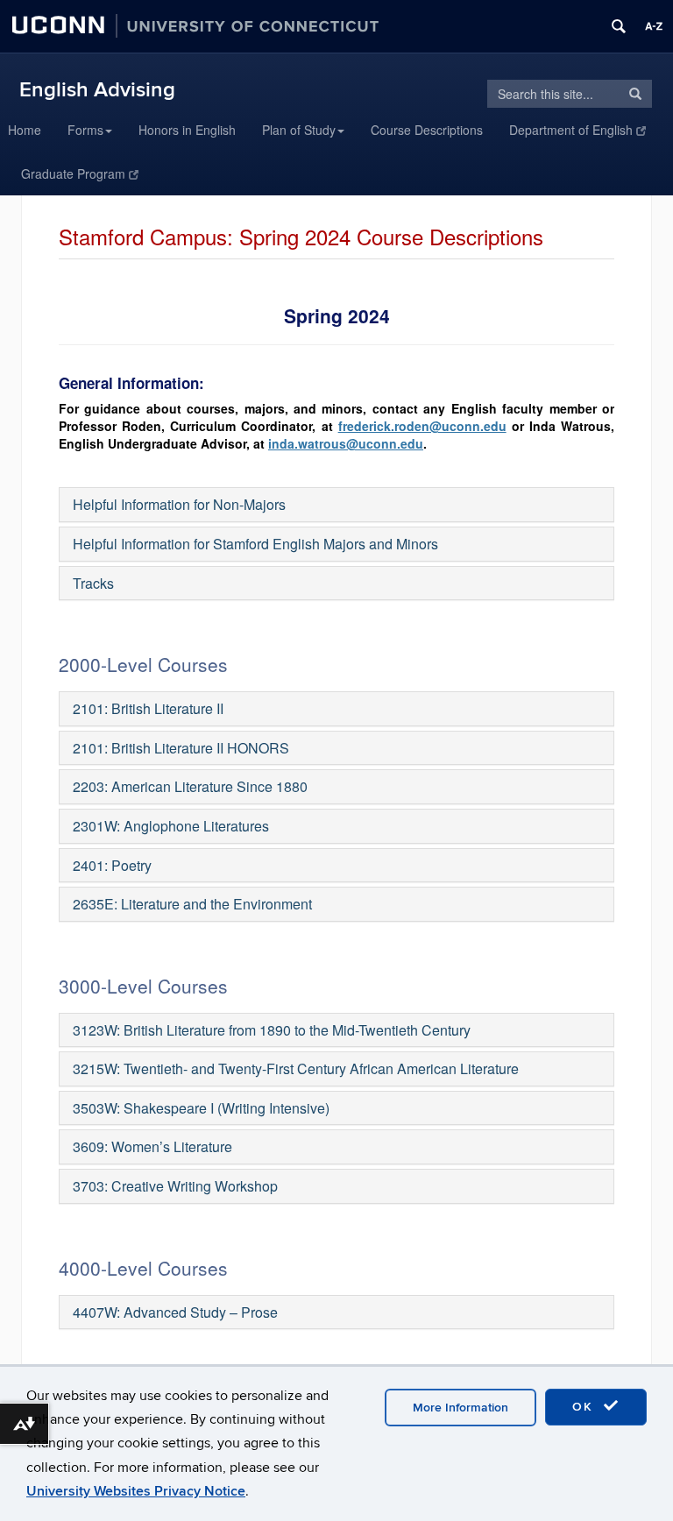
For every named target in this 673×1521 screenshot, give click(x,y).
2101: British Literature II (148, 708)
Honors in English (187, 129)
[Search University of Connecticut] (619, 26)
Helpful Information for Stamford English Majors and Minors (255, 544)
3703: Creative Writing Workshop (175, 1186)
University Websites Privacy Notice (135, 1491)
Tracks (93, 583)
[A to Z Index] (654, 26)
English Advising (97, 90)
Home (24, 129)
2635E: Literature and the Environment (192, 904)
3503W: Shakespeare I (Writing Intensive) (201, 1108)
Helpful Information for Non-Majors (179, 504)
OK (585, 1406)
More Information (460, 1407)
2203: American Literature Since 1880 (190, 786)
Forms (85, 129)
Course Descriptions (427, 129)
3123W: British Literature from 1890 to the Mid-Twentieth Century (272, 1030)
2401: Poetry (112, 865)
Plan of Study (299, 129)
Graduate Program (73, 173)
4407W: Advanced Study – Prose (175, 1312)
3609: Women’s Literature (152, 1146)
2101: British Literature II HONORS (181, 748)
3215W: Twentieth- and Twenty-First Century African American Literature (296, 1068)
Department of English (571, 129)
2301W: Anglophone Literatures (171, 826)
